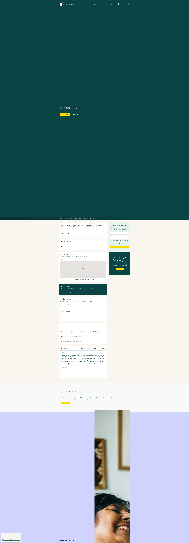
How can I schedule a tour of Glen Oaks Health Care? (71, 341)
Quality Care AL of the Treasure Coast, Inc (73, 392)
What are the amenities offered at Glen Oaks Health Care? (72, 336)
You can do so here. (101, 348)
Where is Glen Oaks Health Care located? (69, 338)
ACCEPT (11, 539)
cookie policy (4, 535)
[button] (83, 329)
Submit (119, 247)
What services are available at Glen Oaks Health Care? (71, 329)
